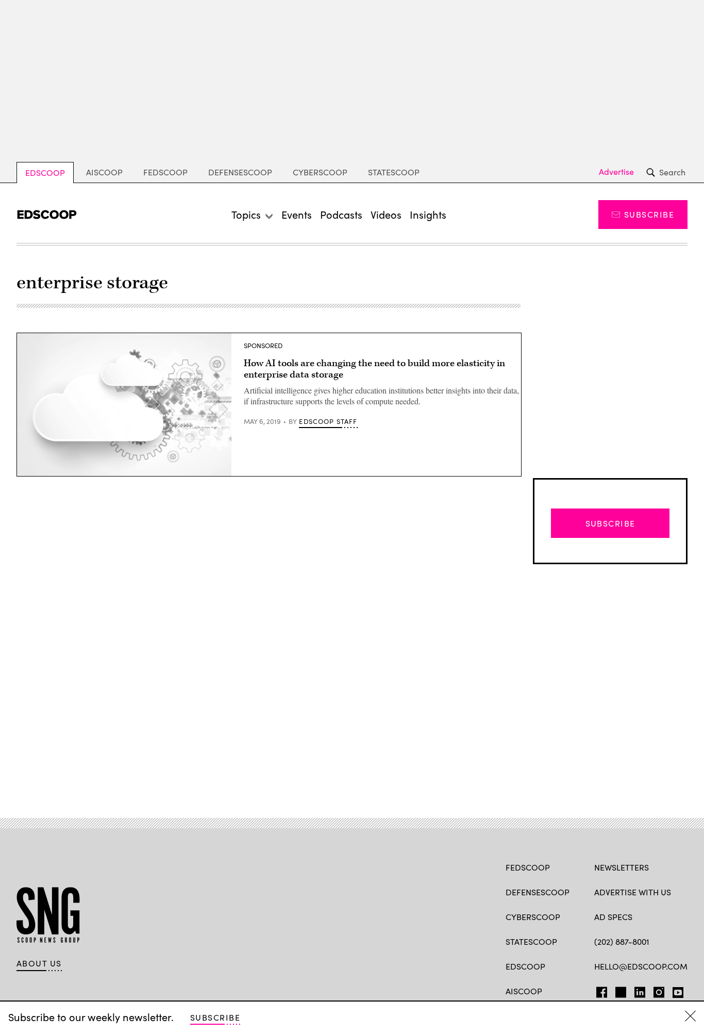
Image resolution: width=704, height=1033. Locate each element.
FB (599, 990)
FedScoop (165, 172)
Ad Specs (613, 916)
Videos (386, 214)
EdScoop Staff (328, 421)
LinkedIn (639, 990)
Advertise (616, 172)
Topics (246, 214)
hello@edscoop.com (641, 966)
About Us (39, 963)
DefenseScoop (240, 172)
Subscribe (649, 214)
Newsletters (621, 867)
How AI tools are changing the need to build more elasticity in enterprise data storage (374, 369)
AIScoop (104, 172)
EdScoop (45, 172)
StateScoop (394, 172)
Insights (428, 214)
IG (655, 990)
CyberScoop (320, 172)
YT (675, 990)
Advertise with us (632, 892)
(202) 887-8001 (621, 941)
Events (296, 214)
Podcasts (341, 214)
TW (619, 990)
